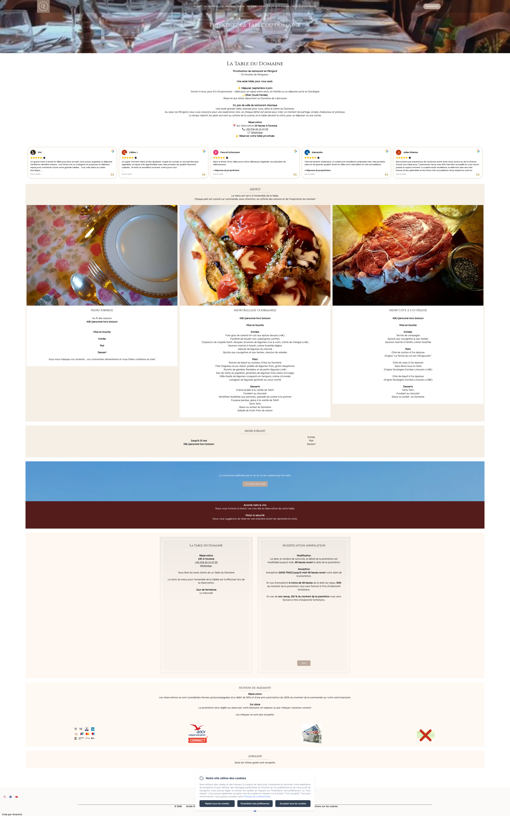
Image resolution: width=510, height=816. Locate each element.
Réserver (432, 6)
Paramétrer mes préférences (255, 803)
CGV (303, 663)
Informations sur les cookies (322, 806)
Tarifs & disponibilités (304, 6)
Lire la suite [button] (35, 174)
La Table (252, 6)
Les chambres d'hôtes (232, 6)
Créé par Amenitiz (12, 814)
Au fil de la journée (279, 6)
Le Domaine (211, 6)
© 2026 (178, 806)
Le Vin (262, 6)
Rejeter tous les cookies (217, 803)
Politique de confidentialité (257, 796)
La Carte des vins (255, 484)
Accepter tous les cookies (293, 803)
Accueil (197, 6)
